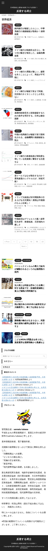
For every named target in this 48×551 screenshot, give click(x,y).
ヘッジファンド (40, 80)
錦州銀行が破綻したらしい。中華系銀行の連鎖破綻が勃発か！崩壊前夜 (30, 31)
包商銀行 (41, 37)
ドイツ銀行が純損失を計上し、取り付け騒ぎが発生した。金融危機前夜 (30, 53)
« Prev (6, 242)
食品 (19, 208)
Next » (24, 246)
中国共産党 (40, 229)
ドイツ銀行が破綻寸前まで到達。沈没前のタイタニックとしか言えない (30, 94)
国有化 (41, 143)
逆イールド (22, 186)
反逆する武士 (24, 11)
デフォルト (30, 143)
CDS (28, 164)
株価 (25, 231)
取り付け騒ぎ (39, 58)
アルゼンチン (31, 121)
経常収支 (34, 231)
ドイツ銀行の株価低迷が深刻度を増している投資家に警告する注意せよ (30, 159)
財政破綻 (31, 123)
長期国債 (29, 186)
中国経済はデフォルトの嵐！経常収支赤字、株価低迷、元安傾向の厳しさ (30, 222)
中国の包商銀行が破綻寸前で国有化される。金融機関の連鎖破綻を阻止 (30, 137)
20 (43, 242)
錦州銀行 (17, 39)
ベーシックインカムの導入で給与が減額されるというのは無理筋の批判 (30, 269)
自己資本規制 (22, 60)
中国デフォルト (32, 37)
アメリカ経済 (31, 184)
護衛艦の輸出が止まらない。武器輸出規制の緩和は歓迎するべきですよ (30, 323)
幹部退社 (20, 102)
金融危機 (42, 164)
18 (31, 242)
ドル (30, 229)
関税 (16, 208)
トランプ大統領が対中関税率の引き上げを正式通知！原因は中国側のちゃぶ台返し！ (30, 200)
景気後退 (40, 184)
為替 (28, 231)
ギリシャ (39, 121)
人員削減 (38, 100)
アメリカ (30, 206)
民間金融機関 (24, 145)
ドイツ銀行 (30, 58)
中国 (36, 143)
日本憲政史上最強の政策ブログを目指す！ (24, 543)
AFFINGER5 (23, 548)
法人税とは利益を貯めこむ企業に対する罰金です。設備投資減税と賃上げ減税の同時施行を (30, 288)
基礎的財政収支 (22, 123)
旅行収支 (20, 231)
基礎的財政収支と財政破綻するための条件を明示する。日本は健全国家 (30, 116)
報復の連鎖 (41, 206)
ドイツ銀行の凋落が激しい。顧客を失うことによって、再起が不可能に (30, 74)
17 (25, 242)
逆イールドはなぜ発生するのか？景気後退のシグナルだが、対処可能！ (30, 178)
